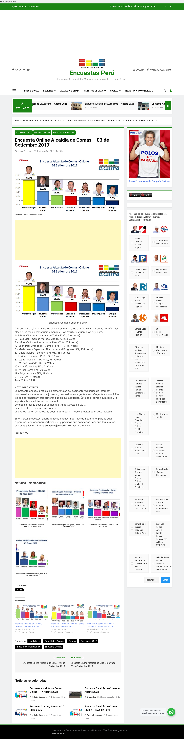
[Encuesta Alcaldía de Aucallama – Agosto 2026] (57, 107)
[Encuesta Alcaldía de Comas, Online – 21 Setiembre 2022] (103, 612)
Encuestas (91, 696)
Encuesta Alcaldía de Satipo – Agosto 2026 (155, 103)
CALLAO (114, 91)
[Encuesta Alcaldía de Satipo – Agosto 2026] (124, 107)
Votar (165, 580)
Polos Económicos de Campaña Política (149, 181)
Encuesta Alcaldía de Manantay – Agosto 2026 (133, 6)
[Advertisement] (92, 36)
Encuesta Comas (53, 646)
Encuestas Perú (92, 73)
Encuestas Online (42, 132)
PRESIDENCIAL (31, 91)
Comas (72, 641)
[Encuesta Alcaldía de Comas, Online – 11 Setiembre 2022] (31, 612)
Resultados (151, 580)
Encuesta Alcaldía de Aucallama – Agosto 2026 (90, 103)
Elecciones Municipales (28, 646)
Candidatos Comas (54, 641)
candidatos (34, 641)
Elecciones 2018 (88, 641)
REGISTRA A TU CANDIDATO (139, 91)
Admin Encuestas (25, 151)
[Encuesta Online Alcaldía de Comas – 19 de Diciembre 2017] (67, 612)
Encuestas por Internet (64, 132)
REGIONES (48, 91)
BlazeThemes (58, 733)
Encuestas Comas (24, 132)
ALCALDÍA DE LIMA (69, 91)
